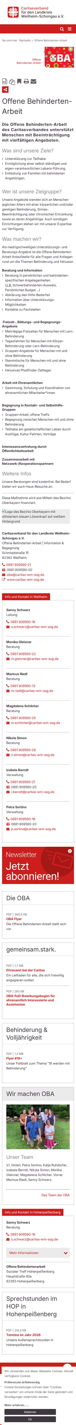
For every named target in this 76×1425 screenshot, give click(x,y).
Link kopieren (12, 81)
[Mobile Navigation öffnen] (70, 29)
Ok (30, 1419)
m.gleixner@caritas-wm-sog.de (35, 659)
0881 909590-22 (23, 654)
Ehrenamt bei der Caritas (25, 970)
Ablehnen (30, 1412)
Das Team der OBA (56, 1195)
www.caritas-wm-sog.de (25, 579)
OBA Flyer (14, 919)
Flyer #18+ (14, 1058)
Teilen (5, 89)
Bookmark (19, 81)
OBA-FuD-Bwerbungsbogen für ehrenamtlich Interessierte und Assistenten (30, 1000)
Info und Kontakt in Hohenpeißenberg (33, 1212)
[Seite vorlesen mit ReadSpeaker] (5, 81)
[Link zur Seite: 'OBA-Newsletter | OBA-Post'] (38, 865)
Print (26, 81)
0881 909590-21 (18, 565)
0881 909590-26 (23, 750)
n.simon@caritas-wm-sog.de (32, 755)
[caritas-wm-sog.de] (38, 12)
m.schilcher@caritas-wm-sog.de (35, 723)
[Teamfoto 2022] (38, 1126)
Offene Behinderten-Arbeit (50, 40)
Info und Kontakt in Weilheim (26, 597)
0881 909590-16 (23, 819)
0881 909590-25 (23, 718)
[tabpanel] (38, 57)
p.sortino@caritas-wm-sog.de (33, 829)
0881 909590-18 (23, 622)
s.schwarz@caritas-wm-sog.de (34, 627)
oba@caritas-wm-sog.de (25, 575)
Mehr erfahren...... (16, 1405)
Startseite (24, 40)
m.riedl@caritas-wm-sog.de (32, 691)
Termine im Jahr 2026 (23, 1335)
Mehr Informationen (24, 1253)
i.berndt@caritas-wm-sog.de (32, 792)
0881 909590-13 (23, 686)
